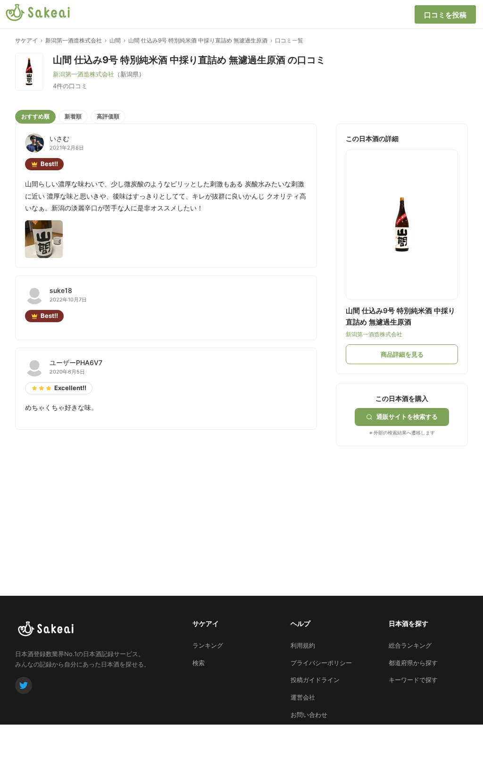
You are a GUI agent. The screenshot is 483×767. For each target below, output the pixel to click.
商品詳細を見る (402, 354)
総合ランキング (410, 645)
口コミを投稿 (445, 14)
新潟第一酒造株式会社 (73, 40)
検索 (198, 663)
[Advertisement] (406, 505)
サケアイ (26, 40)
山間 (115, 40)
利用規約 (303, 645)
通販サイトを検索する (407, 416)
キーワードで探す (413, 680)
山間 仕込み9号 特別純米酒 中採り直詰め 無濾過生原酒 (197, 40)
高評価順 (108, 116)
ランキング (207, 645)
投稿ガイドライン (315, 680)
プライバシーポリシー (321, 663)
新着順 (73, 116)
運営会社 (303, 697)
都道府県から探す (413, 663)
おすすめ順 (35, 116)
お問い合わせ (309, 714)
